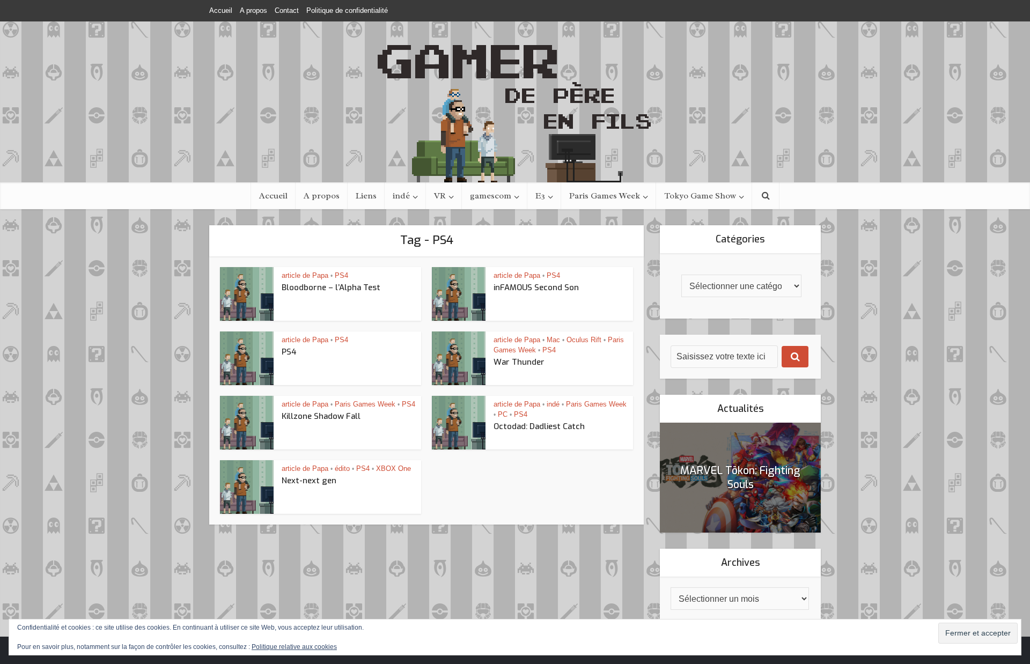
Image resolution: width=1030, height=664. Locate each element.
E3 (540, 195)
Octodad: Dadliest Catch (539, 426)
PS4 (341, 275)
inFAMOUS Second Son (536, 287)
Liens (366, 195)
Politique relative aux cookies (294, 647)
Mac (553, 340)
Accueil (220, 10)
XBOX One (393, 468)
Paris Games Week (604, 195)
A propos (253, 10)
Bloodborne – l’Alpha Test (331, 287)
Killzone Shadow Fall (321, 416)
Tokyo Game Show (700, 195)
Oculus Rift (583, 340)
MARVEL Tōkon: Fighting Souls (740, 477)
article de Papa (305, 275)
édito (342, 468)
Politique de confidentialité (347, 10)
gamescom (490, 195)
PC (502, 414)
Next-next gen (309, 480)
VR (440, 195)
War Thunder (519, 362)
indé (401, 195)
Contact (287, 10)
